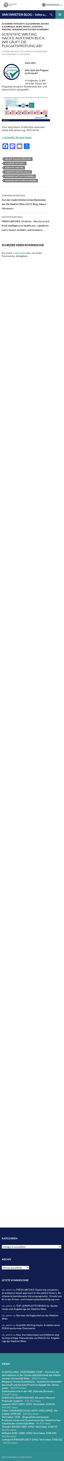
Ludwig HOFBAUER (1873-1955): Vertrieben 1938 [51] (32, 1439)
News (19, 26)
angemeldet (19, 252)
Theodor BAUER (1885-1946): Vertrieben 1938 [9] (29, 1426)
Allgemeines (33, 23)
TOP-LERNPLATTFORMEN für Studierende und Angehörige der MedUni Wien (30, 1307)
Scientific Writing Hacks (18, 172)
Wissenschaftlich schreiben (19, 176)
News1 (27, 26)
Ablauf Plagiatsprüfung (18, 159)
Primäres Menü (59, 14)
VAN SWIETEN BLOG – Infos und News (24, 14)
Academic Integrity (13, 23)
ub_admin (26, 51)
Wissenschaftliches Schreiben (30, 29)
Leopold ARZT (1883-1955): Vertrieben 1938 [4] (28, 1404)
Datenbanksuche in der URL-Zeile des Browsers (28, 1391)
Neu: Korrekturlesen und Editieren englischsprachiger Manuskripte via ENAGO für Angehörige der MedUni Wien (31, 1338)
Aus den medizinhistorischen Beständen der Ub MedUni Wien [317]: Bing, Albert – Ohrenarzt (25, 202)
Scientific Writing (14, 167)
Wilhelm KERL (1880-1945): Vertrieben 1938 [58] (29, 1433)
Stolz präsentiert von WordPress (17, 1457)
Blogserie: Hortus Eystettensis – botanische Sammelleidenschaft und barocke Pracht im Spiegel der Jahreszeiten (32, 1384)
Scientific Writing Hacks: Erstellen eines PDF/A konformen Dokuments (31, 1327)
